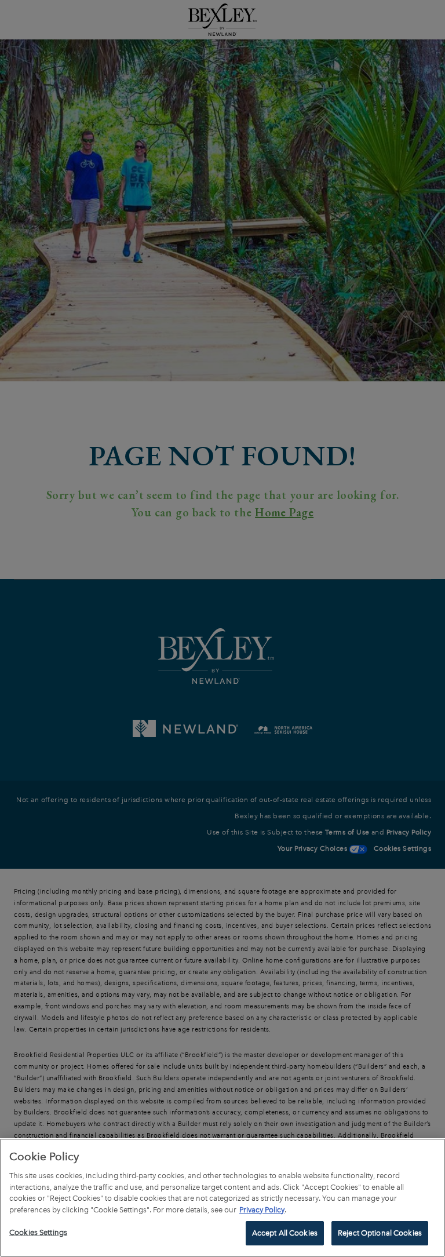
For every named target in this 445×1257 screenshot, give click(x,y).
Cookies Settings (38, 1232)
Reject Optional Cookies (380, 1233)
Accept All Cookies (285, 1233)
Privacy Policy (261, 1209)
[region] (222, 1197)
